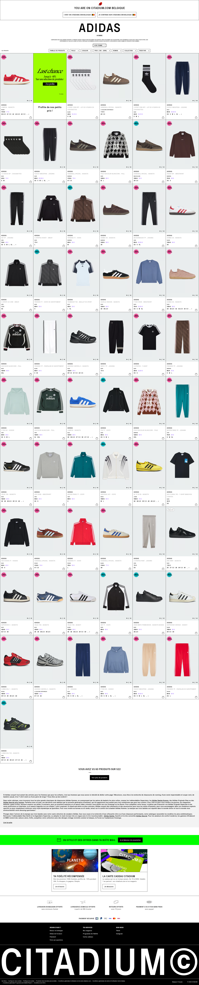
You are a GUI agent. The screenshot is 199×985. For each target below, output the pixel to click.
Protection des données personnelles (46, 981)
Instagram (119, 934)
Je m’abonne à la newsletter (130, 840)
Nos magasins (87, 930)
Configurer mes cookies (15, 981)
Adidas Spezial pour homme (13, 802)
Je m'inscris (59, 886)
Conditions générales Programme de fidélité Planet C (17, 983)
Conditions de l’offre (39, 983)
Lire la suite (7, 822)
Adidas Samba (109, 816)
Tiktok (118, 930)
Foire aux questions (56, 940)
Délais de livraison (56, 934)
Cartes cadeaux (88, 937)
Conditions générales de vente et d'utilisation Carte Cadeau (109, 981)
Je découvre (108, 886)
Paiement (53, 937)
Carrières (4, 981)
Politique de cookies (28, 981)
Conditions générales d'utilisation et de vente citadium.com (74, 981)
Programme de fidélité (90, 934)
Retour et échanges (56, 930)
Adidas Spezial (141, 816)
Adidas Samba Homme (160, 800)
